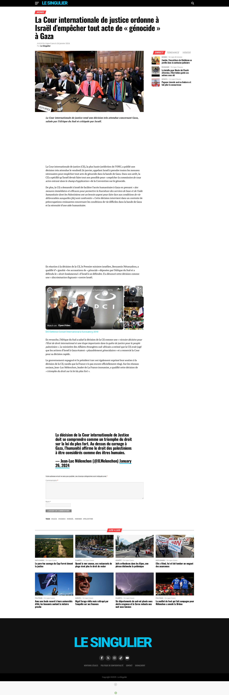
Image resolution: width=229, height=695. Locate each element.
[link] (49, 290)
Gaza (54, 519)
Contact (129, 665)
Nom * (48, 502)
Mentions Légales (91, 665)
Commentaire (52, 480)
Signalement (140, 665)
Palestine (88, 519)
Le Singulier (45, 46)
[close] (115, 684)
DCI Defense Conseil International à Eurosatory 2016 (83, 290)
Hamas (62, 519)
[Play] (133, 312)
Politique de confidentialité (112, 665)
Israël (71, 519)
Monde (79, 519)
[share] (118, 288)
